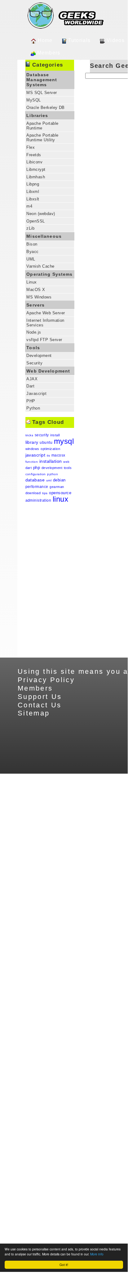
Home (45, 40)
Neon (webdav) (40, 213)
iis (48, 455)
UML (30, 259)
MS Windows (38, 297)
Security (34, 363)
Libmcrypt (35, 169)
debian (59, 480)
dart (28, 468)
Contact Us (40, 705)
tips (45, 493)
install (55, 435)
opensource (60, 492)
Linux (31, 282)
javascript (35, 454)
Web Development (48, 370)
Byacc (32, 251)
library (31, 442)
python (52, 474)
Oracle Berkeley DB (45, 107)
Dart (30, 386)
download (33, 493)
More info (97, 1254)
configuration (35, 474)
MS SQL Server (41, 92)
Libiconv (34, 162)
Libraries (37, 115)
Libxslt (32, 199)
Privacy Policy (46, 680)
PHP (30, 401)
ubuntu (46, 442)
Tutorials (79, 40)
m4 (29, 206)
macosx (58, 455)
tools (68, 468)
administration (38, 500)
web (66, 461)
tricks (29, 435)
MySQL (33, 100)
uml (48, 480)
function (31, 461)
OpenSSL (35, 221)
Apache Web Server (45, 313)
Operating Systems (49, 274)
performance (36, 487)
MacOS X (35, 289)
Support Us (40, 697)
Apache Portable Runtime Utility (42, 137)
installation (50, 461)
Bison (31, 244)
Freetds (33, 154)
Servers (35, 304)
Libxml (32, 191)
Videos (116, 40)
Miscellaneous (44, 236)
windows (32, 449)
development (52, 468)
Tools (33, 347)
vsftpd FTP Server (44, 339)
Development (38, 355)
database (35, 479)
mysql (64, 441)
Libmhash (35, 177)
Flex (30, 147)
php (36, 467)
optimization (50, 449)
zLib (30, 228)
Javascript (36, 393)
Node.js (33, 332)
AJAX (32, 379)
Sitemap (34, 713)
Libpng (32, 184)
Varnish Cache (40, 266)
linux (60, 499)
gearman (57, 487)
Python (33, 408)
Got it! (64, 1264)
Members (48, 52)
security (42, 435)
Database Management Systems (41, 79)
